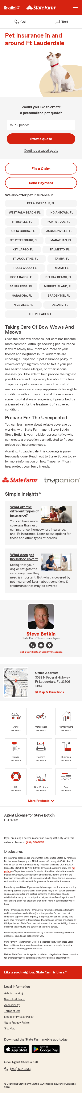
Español (10, 7)
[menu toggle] (75, 8)
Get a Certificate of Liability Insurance (41, 652)
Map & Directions (51, 692)
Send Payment (41, 183)
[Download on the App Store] (16, 1049)
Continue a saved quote (41, 150)
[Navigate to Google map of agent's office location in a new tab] (49, 645)
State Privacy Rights (16, 1022)
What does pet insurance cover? (24, 557)
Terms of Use (12, 1011)
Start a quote (41, 139)
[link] (41, 7)
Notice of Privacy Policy (18, 1016)
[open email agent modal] (41, 646)
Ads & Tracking (13, 993)
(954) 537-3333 (35, 842)
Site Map (9, 1028)
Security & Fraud (14, 999)
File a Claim (41, 169)
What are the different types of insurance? (24, 511)
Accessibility (12, 1005)
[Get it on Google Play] (46, 1049)
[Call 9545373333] (32, 645)
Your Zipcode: (19, 125)
